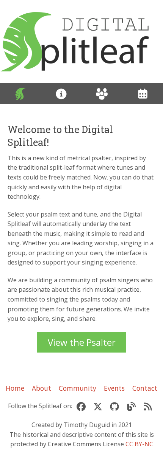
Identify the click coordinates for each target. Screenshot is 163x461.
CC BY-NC (139, 444)
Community (77, 388)
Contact (144, 388)
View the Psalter (82, 342)
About (41, 388)
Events (114, 388)
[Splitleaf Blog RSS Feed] (147, 406)
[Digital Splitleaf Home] (81, 41)
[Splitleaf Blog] (131, 406)
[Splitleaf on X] (97, 406)
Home (15, 388)
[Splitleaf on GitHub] (114, 406)
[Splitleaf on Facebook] (81, 406)
